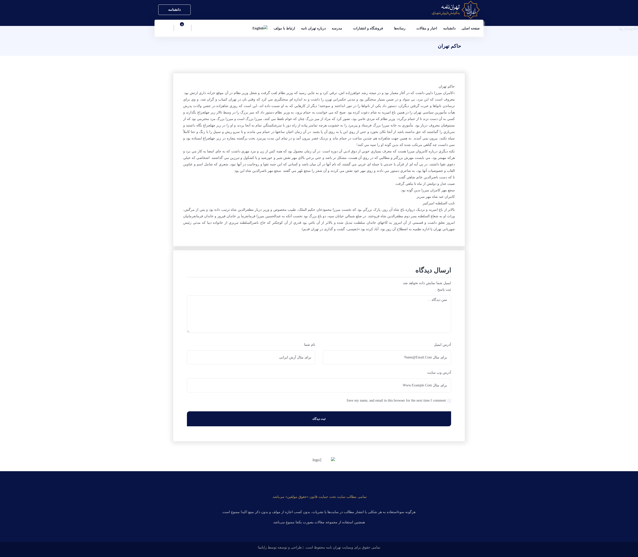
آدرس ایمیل (442, 344)
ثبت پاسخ (444, 289)
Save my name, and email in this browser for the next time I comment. (396, 400)
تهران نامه (333, 547)
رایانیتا (262, 547)
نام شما (309, 344)
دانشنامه (174, 9)
